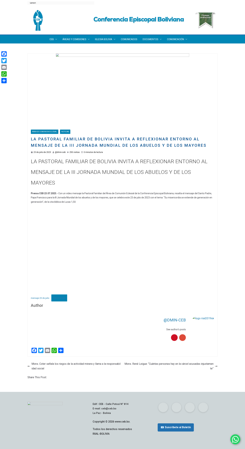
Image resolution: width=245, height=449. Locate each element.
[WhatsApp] (4, 74)
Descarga (59, 297)
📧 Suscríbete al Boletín (176, 427)
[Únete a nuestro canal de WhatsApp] (235, 439)
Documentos (150, 39)
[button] (55, 39)
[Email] (4, 67)
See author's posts (176, 329)
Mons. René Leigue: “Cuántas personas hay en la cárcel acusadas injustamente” (169, 366)
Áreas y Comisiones (74, 39)
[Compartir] (4, 80)
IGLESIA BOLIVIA (103, 39)
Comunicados (129, 39)
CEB (52, 39)
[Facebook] (4, 54)
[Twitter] (4, 60)
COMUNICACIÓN (175, 39)
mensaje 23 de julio (40, 298)
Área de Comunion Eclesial (44, 132)
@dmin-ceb (60, 152)
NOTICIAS (65, 132)
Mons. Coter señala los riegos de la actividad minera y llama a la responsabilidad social (76, 366)
